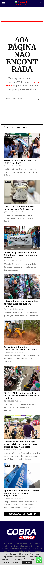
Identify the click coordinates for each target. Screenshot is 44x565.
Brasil (7, 135)
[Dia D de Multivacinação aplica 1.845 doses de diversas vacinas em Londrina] (22, 378)
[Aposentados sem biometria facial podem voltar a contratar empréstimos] (22, 475)
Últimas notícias (15, 127)
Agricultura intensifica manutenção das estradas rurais (20, 348)
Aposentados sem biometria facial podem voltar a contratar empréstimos (21, 493)
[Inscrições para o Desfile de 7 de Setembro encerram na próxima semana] (22, 238)
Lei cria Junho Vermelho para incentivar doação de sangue (19, 207)
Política (8, 181)
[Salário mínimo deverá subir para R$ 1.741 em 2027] (22, 145)
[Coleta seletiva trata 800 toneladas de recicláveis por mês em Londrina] (22, 286)
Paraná (8, 228)
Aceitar (27, 562)
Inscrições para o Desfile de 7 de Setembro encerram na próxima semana (20, 255)
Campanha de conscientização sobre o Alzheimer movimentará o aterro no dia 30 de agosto (21, 444)
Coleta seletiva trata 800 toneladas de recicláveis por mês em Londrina (22, 304)
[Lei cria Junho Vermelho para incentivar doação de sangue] (22, 192)
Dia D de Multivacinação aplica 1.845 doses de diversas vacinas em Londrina (22, 395)
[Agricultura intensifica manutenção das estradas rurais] (22, 332)
